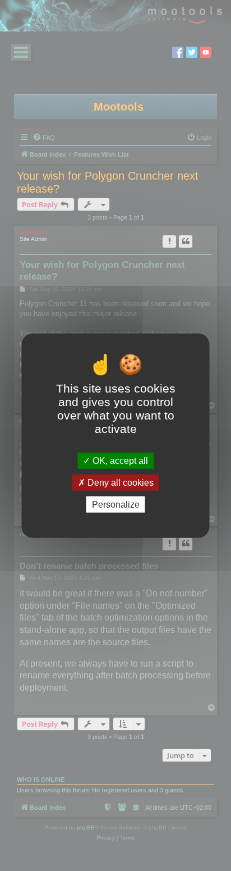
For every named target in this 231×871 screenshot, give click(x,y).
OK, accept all (119, 460)
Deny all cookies (119, 482)
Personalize (116, 504)
